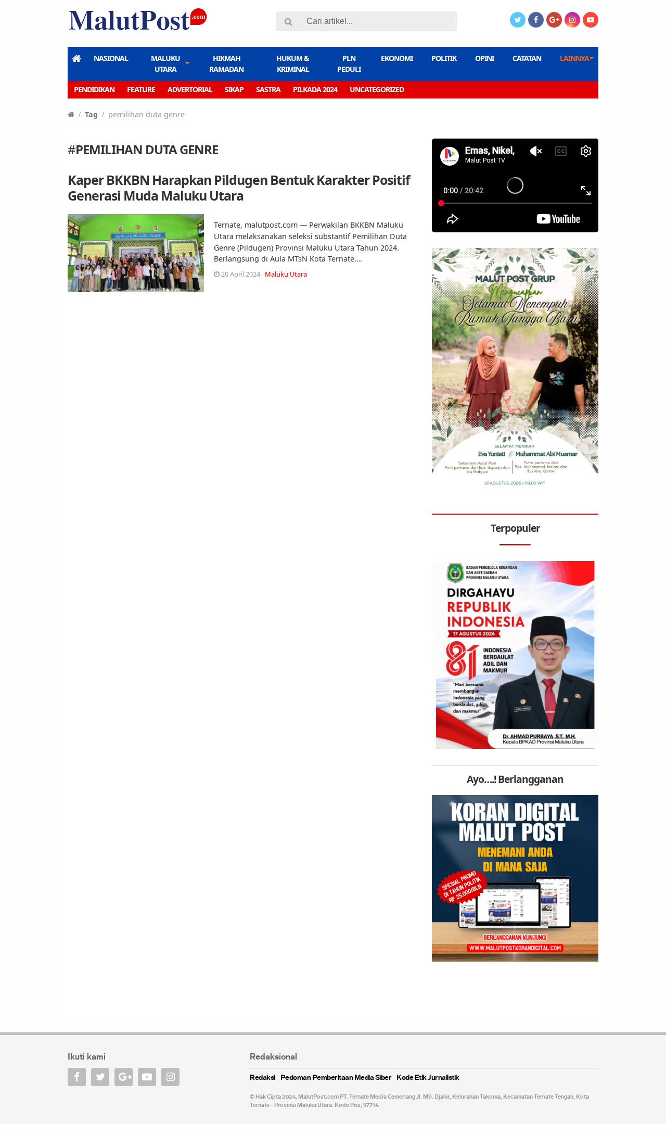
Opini (484, 58)
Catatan (527, 58)
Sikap (234, 89)
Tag (91, 114)
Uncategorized (377, 89)
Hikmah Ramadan (226, 63)
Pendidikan (94, 89)
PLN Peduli (349, 63)
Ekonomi (397, 58)
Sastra (268, 89)
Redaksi (262, 1078)
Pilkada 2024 (315, 89)
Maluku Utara (165, 63)
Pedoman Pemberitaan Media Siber (336, 1078)
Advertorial (190, 89)
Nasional (111, 58)
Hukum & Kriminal (292, 63)
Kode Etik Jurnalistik (427, 1078)
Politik (443, 58)
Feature (141, 89)
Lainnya (574, 58)
